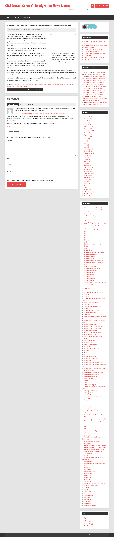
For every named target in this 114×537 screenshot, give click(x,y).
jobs (85, 383)
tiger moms (87, 487)
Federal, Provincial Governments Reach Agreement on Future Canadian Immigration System (94, 98)
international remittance (91, 375)
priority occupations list (91, 433)
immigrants (87, 360)
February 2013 (88, 167)
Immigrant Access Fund (91, 358)
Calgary (86, 246)
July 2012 (87, 181)
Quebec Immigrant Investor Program (95, 445)
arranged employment (90, 218)
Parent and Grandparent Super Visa (94, 421)
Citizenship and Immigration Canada (95, 282)
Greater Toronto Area (90, 344)
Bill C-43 (86, 240)
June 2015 (87, 121)
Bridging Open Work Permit (92, 244)
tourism (86, 489)
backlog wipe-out (89, 222)
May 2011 (87, 195)
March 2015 (87, 125)
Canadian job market (90, 270)
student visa (39, 89)
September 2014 (89, 135)
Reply (8, 126)
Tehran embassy (89, 481)
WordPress (94, 535)
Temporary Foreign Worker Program (95, 483)
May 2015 (87, 123)
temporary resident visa (91, 485)
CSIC (85, 290)
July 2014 (87, 139)
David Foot (51, 84)
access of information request (93, 210)
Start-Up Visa (88, 473)
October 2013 (88, 151)
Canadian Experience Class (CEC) (93, 260)
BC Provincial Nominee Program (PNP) (95, 224)
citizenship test (88, 284)
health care (87, 346)
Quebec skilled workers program (94, 449)
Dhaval (86, 96)
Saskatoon (87, 467)
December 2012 (88, 171)
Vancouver (87, 497)
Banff (45, 84)
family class (87, 308)
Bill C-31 (86, 234)
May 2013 (87, 161)
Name (9, 158)
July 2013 (87, 157)
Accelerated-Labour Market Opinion (95, 208)
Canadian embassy (89, 258)
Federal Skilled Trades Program (93, 326)
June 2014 (87, 141)
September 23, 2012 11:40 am (27, 104)
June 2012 (87, 183)
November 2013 (89, 149)
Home (8, 18)
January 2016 (88, 117)
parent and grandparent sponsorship (95, 419)
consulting (87, 288)
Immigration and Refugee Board (93, 362)
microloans (87, 403)
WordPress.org (88, 526)
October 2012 (88, 175)
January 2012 (88, 193)
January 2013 (88, 169)
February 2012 (88, 191)
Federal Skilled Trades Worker (93, 328)
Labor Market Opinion (90, 385)
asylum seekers (88, 220)
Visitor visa (87, 499)
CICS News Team (25, 29)
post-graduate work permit (92, 431)
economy (86, 294)
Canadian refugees (89, 276)
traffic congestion (89, 491)
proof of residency (89, 435)
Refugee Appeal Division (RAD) (93, 451)
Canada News (88, 250)
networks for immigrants (91, 409)
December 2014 (88, 129)
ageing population (37, 84)
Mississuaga (87, 405)
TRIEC (86, 493)
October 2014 (88, 133)
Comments (88, 524)
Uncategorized (88, 495)
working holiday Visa (90, 505)
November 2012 (89, 173)
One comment (36, 29)
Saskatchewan (88, 461)
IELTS (85, 354)
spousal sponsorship (90, 471)
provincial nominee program (92, 441)
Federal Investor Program (91, 324)
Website (9, 171)
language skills (88, 393)
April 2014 (87, 145)
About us (16, 18)
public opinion (88, 443)
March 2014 (87, 147)
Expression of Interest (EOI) (92, 306)
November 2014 (89, 131)
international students (27, 89)
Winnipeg (87, 501)
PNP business (88, 427)
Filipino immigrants (90, 334)
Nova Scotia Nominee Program (93, 411)
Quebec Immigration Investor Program (95, 447)
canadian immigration (14, 89)
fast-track (87, 314)
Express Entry (88, 304)
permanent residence (90, 423)
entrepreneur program (91, 302)
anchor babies (88, 212)
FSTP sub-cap (88, 342)
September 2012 (89, 177)
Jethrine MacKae (13, 105)
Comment (10, 140)
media (86, 401)
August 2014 (88, 137)
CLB (85, 286)
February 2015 (88, 127)
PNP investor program (90, 429)
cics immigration (89, 280)
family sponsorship (90, 312)
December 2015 (88, 119)
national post (88, 407)
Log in (86, 520)
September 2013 (89, 153)
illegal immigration (90, 356)
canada (86, 248)
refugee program (89, 453)
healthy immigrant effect (91, 348)
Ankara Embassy (89, 214)
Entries (87, 522)
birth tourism (88, 242)
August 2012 (88, 179)
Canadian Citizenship (90, 254)
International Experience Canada (93, 372)
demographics (59, 84)
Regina (86, 455)
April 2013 (87, 163)
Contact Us (26, 18)
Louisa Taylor (88, 395)
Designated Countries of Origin (93, 292)
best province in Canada (91, 230)
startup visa (87, 475)
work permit (87, 503)
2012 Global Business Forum (22, 84)
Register (86, 518)
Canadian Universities (90, 278)
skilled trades (88, 469)
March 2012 (87, 189)
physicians (87, 425)
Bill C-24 (86, 232)
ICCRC (86, 352)
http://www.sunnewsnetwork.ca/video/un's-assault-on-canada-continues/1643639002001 (41, 113)
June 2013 (87, 159)
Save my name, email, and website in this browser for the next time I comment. (30, 180)
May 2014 (87, 143)
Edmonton (87, 296)
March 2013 (87, 165)
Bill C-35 (86, 236)
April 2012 (87, 187)
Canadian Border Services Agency (94, 252)
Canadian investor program (92, 268)
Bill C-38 (86, 238)
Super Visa (87, 479)
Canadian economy (89, 256)
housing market (88, 350)
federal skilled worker (90, 330)
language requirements (91, 391)
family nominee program (91, 310)
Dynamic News (103, 535)
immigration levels (21, 86)
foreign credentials (89, 340)
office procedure (89, 413)
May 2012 (87, 185)
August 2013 (88, 155)
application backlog (90, 216)
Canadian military (89, 272)
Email (9, 165)
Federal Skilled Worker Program (93, 332)
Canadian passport (89, 274)
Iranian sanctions (89, 379)
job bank (86, 381)
